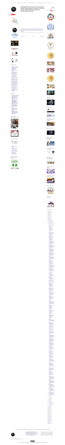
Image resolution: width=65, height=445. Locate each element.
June (49, 398)
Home (12, 2)
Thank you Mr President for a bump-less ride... (14, 153)
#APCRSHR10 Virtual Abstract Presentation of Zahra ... (51, 258)
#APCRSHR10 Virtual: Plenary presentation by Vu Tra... (51, 389)
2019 (49, 406)
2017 (49, 409)
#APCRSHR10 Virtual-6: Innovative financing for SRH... (50, 285)
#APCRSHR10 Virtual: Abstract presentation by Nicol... (51, 382)
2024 (49, 214)
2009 (49, 420)
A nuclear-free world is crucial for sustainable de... (51, 360)
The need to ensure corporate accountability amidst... (51, 274)
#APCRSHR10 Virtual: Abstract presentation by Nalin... (51, 393)
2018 (49, 408)
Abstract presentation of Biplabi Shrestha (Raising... (51, 306)
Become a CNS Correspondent (40, 429)
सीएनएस (49, 2)
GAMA (45, 2)
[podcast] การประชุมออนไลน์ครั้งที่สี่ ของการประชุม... (51, 340)
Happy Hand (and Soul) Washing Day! (15, 150)
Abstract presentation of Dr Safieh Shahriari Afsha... (51, 316)
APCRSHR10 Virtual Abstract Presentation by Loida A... (51, 254)
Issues (15, 2)
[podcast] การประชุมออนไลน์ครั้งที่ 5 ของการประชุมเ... (51, 270)
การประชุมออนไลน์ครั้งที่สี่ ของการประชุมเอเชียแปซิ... (51, 336)
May (49, 399)
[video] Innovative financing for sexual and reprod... (51, 233)
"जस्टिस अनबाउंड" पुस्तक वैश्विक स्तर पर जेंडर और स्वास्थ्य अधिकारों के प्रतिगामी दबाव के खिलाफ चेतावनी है (15, 97)
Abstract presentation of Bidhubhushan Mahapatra (51, 323)
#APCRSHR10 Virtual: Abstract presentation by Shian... (51, 378)
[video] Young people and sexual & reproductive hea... (50, 374)
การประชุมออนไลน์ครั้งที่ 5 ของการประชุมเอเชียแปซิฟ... (51, 266)
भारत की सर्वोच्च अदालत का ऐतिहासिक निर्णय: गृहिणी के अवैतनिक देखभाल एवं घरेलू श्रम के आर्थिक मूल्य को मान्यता (15, 102)
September (50, 225)
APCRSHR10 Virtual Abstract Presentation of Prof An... (51, 246)
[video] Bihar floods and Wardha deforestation (50, 262)
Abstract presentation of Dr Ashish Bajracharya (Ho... (51, 298)
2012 (49, 416)
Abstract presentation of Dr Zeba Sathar (51, 320)
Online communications (31, 2)
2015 (49, 412)
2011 (49, 417)
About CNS (48, 429)
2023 (49, 215)
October (50, 223)
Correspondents (19, 2)
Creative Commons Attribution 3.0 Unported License (38, 442)
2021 (49, 218)
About (52, 2)
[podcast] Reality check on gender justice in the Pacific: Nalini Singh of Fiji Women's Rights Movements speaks (15, 83)
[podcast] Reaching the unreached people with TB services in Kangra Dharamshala (15, 74)
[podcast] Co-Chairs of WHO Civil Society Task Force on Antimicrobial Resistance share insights (15, 68)
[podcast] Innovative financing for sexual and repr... (50, 229)
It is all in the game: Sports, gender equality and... (51, 332)
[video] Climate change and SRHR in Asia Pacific (51, 289)
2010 (49, 419)
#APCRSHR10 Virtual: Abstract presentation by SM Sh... (51, 386)
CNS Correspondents (31, 429)
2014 (49, 413)
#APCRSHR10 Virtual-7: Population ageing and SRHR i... (50, 238)
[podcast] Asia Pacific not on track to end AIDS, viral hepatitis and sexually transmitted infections (15, 88)
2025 (49, 212)
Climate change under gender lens (51, 281)
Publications (25, 2)
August (50, 226)
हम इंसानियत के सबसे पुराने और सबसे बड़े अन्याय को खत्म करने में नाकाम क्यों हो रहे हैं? (15, 112)
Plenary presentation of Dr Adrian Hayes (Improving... (51, 311)
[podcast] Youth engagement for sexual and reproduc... (51, 344)
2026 (49, 211)
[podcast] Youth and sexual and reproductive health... (51, 369)
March (50, 402)
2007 (49, 423)
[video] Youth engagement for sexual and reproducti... (51, 348)
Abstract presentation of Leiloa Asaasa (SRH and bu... (51, 302)
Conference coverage (40, 2)
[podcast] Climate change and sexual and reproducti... (51, 293)
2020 (49, 219)
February (50, 403)
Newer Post (23, 36)
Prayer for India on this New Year (15, 148)
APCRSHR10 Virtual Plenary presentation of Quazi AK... (51, 250)
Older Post (42, 36)
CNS (23, 442)
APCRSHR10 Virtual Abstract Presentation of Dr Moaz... (51, 242)
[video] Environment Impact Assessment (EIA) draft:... (50, 352)
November (50, 222)
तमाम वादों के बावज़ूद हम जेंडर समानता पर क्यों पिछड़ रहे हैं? (15, 109)
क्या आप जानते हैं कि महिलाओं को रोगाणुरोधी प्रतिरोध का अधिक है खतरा (14, 105)
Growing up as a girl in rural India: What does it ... (51, 356)
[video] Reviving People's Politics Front (51, 278)
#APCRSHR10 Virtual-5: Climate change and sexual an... (51, 365)
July (49, 396)
